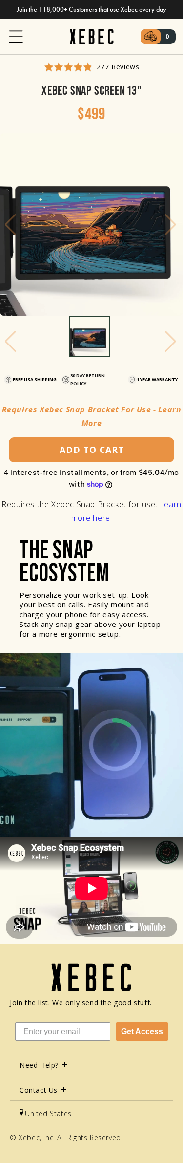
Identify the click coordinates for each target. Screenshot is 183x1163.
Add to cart (92, 449)
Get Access (142, 1031)
